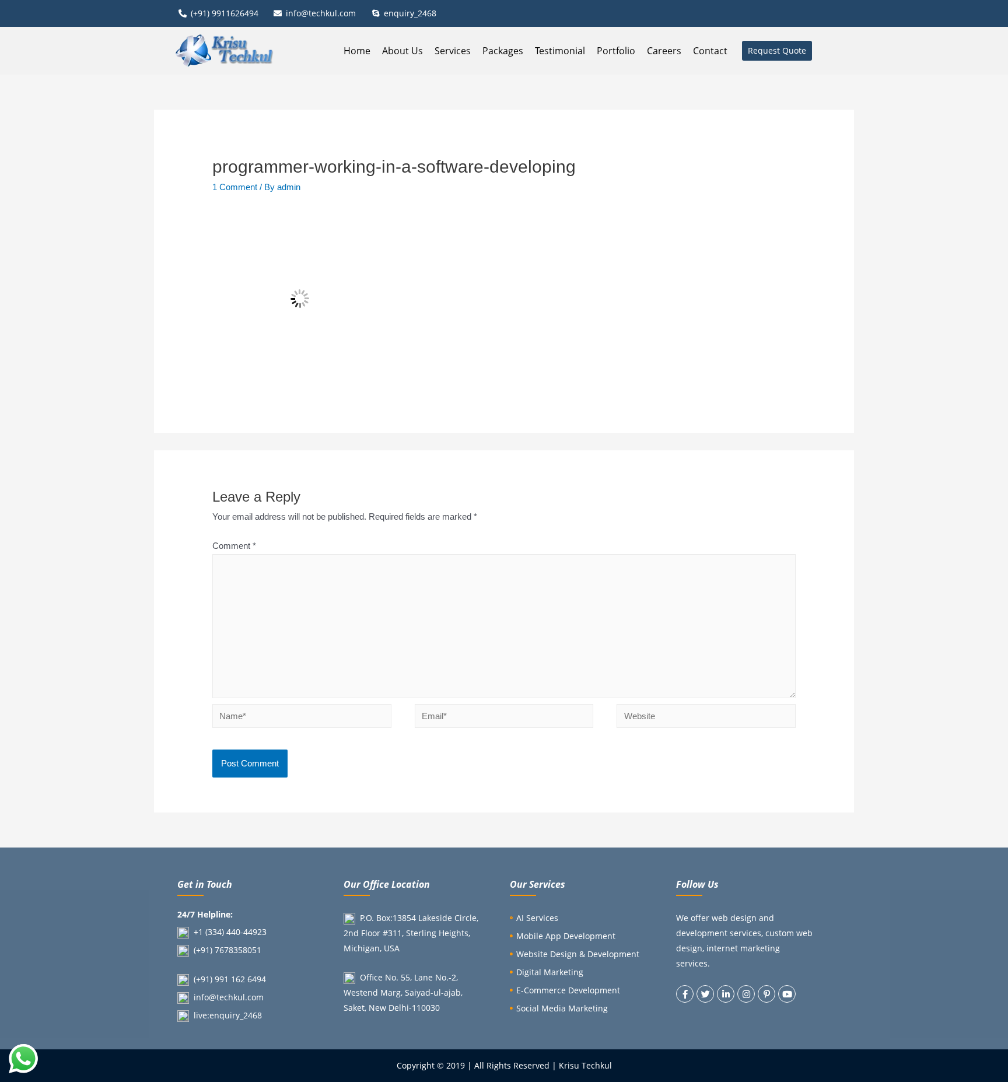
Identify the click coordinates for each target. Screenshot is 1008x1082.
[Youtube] (787, 994)
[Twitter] (705, 994)
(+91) (204, 949)
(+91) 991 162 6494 (230, 979)
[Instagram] (746, 994)
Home (357, 50)
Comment (234, 546)
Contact (710, 50)
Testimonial (560, 50)
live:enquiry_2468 (228, 1015)
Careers (664, 50)
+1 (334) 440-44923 (230, 931)
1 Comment (234, 187)
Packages (502, 50)
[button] (777, 51)
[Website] (706, 718)
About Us (402, 50)
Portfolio (616, 50)
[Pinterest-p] (766, 994)
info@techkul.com (229, 997)
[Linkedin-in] (725, 994)
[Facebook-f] (685, 994)
